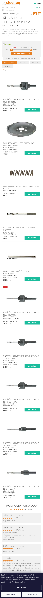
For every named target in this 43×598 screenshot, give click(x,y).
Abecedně (7, 66)
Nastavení (21, 587)
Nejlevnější (23, 62)
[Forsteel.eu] (11, 3)
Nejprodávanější (9, 62)
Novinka (24, 47)
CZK (37, 7)
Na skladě (8, 44)
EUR (40, 7)
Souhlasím (32, 594)
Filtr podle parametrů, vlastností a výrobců (20, 58)
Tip (31, 47)
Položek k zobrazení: (21, 53)
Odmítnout (11, 594)
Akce (16, 47)
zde (24, 582)
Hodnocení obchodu (21, 505)
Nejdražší (35, 62)
